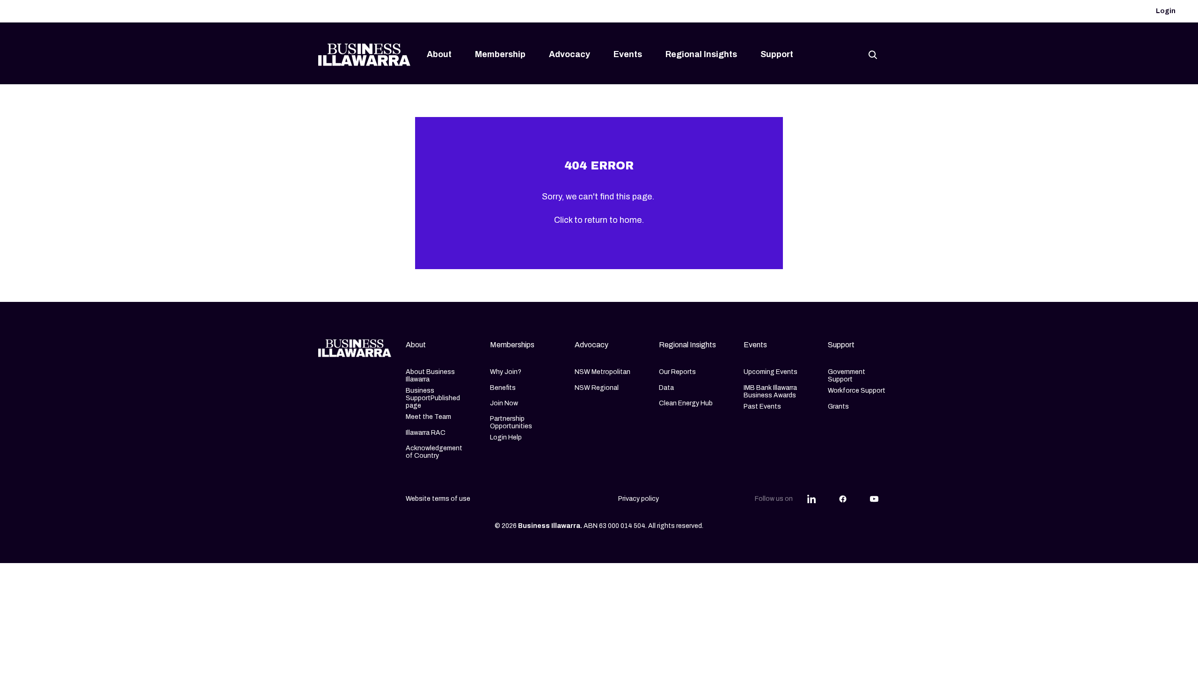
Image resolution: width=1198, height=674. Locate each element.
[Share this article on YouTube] (874, 498)
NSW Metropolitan (602, 371)
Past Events (762, 406)
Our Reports (677, 371)
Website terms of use (438, 498)
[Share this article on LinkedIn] (811, 498)
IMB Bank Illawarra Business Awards (770, 391)
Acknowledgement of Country (434, 452)
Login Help (506, 437)
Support (776, 54)
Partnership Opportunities (511, 422)
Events (628, 54)
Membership (500, 54)
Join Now (504, 403)
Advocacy (569, 54)
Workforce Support (856, 390)
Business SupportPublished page (433, 398)
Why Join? (505, 371)
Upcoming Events (770, 371)
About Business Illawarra (430, 375)
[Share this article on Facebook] (842, 498)
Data (666, 387)
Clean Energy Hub (686, 403)
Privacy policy (638, 498)
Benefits (503, 387)
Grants (838, 406)
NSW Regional (597, 387)
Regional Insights (701, 54)
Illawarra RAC (426, 432)
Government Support (846, 375)
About (439, 54)
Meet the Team (428, 416)
